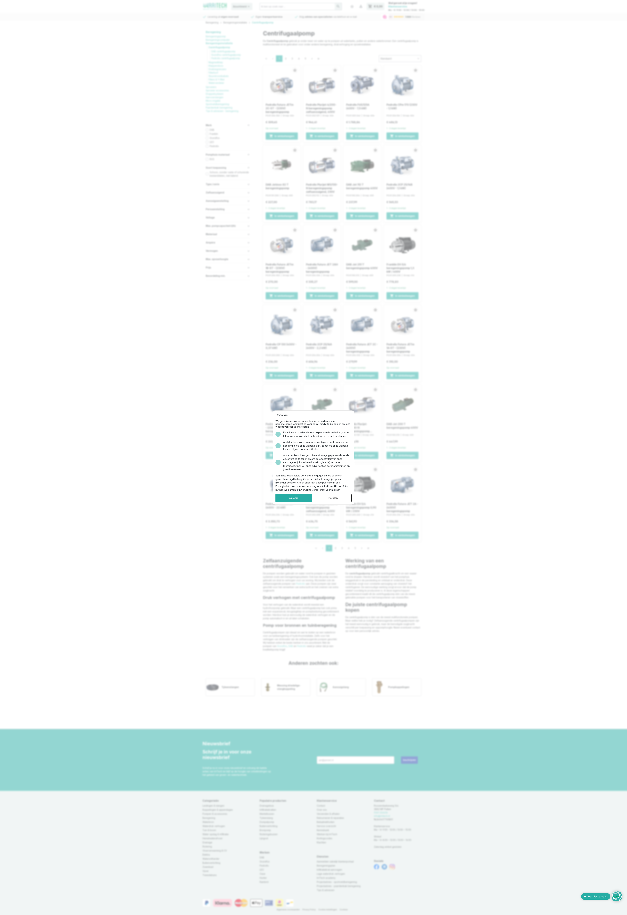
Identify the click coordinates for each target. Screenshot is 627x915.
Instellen (333, 498)
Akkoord (293, 498)
